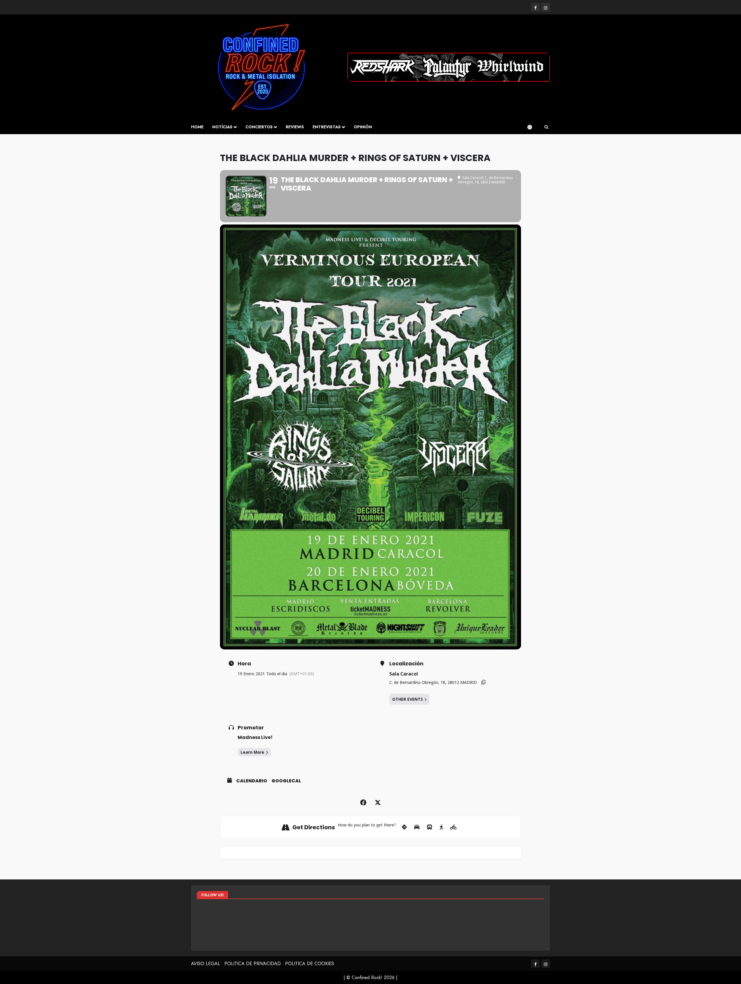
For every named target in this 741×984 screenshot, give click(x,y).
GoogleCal (286, 781)
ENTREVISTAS (327, 127)
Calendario (251, 781)
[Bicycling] (453, 827)
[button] (546, 127)
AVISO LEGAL (205, 963)
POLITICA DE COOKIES (309, 963)
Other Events (407, 699)
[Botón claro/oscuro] (532, 127)
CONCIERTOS (259, 127)
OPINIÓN (363, 127)
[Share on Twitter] (377, 802)
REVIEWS (295, 127)
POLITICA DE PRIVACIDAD (252, 963)
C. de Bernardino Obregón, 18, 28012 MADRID (433, 682)
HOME (197, 127)
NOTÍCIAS (222, 127)
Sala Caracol (403, 674)
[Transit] (429, 827)
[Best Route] (404, 827)
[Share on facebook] (363, 802)
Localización (406, 663)
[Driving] (416, 827)
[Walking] (441, 827)
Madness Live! (255, 737)
